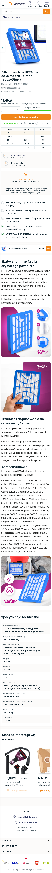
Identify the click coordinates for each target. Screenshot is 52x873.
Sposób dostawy (18, 155)
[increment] (4, 109)
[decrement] (17, 109)
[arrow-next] (49, 770)
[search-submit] (46, 11)
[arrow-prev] (3, 770)
